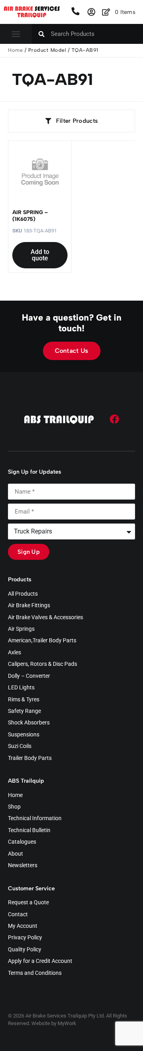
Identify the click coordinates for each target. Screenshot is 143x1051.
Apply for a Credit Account (40, 961)
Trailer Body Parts (30, 758)
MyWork (67, 1023)
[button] (16, 34)
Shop (14, 807)
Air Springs (21, 629)
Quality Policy (24, 950)
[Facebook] (114, 419)
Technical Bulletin (29, 830)
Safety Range (24, 711)
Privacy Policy (25, 938)
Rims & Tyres (23, 700)
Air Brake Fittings (29, 605)
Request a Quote (28, 902)
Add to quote (40, 255)
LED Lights (21, 688)
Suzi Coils (19, 746)
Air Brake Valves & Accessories (45, 617)
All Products (23, 594)
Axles (14, 652)
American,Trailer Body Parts (42, 641)
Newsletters (22, 865)
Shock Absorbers (29, 723)
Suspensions (23, 735)
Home (15, 50)
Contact (18, 914)
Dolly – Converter (29, 676)
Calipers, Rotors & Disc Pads (42, 664)
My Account (22, 926)
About (15, 854)
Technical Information (35, 818)
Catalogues (22, 842)
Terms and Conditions (35, 973)
